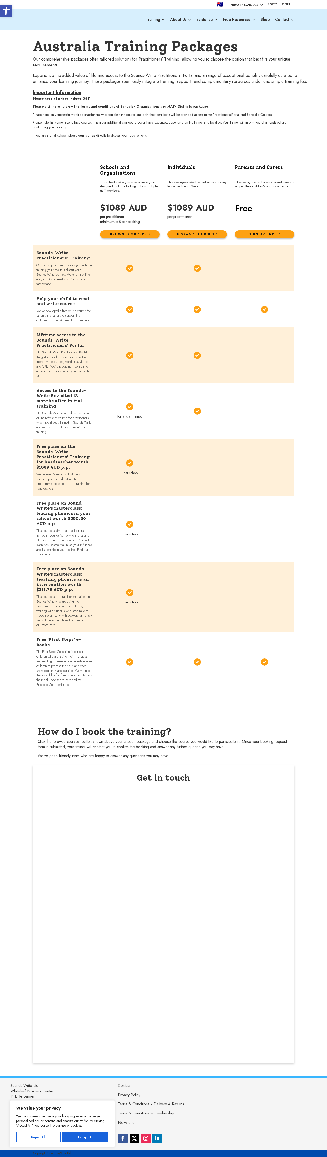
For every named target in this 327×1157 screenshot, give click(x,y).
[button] (6, 11)
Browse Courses (195, 234)
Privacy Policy (129, 1095)
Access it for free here (74, 320)
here (56, 106)
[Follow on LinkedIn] (157, 1138)
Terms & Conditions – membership (146, 1113)
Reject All (38, 1137)
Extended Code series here (53, 684)
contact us (86, 135)
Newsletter (127, 1122)
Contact (282, 19)
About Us (178, 19)
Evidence (205, 19)
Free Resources (237, 19)
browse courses (128, 234)
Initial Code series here (56, 680)
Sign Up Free (263, 234)
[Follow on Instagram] (146, 1138)
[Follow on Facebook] (123, 1138)
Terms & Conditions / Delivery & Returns (151, 1104)
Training (153, 19)
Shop (265, 19)
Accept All (86, 1137)
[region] (62, 1123)
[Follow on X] (134, 1138)
